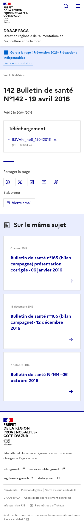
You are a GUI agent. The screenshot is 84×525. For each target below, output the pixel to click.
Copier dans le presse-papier (56, 182)
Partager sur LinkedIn (32, 182)
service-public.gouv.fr (45, 469)
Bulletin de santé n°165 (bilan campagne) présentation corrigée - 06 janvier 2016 (41, 264)
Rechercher (66, 6)
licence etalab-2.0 (14, 519)
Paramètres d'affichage (49, 506)
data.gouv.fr (47, 478)
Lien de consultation (18, 63)
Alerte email (21, 202)
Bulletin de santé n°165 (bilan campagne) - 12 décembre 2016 (41, 322)
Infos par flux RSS (14, 506)
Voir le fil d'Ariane (14, 75)
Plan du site (10, 490)
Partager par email (44, 182)
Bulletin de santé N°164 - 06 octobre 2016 (39, 377)
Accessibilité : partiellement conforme (47, 498)
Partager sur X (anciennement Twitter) (20, 182)
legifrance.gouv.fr (16, 478)
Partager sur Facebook (7, 182)
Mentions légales (31, 490)
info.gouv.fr (12, 469)
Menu (78, 6)
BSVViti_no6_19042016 (32, 139)
